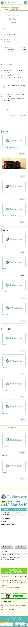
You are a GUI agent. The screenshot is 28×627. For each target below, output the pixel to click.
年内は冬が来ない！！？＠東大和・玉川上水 (11, 215)
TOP (2, 427)
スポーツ (22, 176)
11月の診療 (4, 291)
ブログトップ (5, 9)
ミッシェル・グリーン (15, 619)
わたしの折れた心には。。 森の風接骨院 (16, 115)
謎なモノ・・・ (5, 472)
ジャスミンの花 (5, 446)
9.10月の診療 (5, 314)
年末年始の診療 (5, 192)
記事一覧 (15, 9)
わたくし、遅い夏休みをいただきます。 (10, 147)
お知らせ (22, 252)
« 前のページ (5, 455)
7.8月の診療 (4, 245)
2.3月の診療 (4, 268)
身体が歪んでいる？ (6, 170)
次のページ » (23, 481)
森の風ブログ (14, 22)
